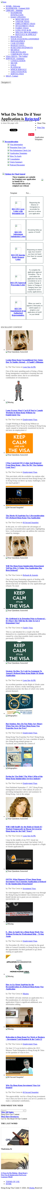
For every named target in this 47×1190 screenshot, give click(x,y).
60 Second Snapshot (30, 522)
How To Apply (16, 156)
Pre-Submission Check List (20, 150)
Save (32, 134)
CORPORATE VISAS (19, 54)
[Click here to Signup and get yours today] (23, 1136)
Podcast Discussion (17, 165)
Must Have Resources (10, 1117)
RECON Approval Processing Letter (18, 284)
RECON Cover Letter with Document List (18, 211)
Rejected (32, 119)
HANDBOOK (18, 8)
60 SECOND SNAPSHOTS (22, 48)
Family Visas (28, 628)
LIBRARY (14, 10)
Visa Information (16, 145)
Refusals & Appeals (30, 575)
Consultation (15, 159)
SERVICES (15, 58)
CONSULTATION (18, 61)
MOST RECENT (22, 19)
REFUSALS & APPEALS (25, 34)
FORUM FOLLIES (18, 52)
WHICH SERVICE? (19, 69)
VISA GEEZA (16, 56)
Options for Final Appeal (14, 174)
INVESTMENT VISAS (24, 26)
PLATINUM (15, 67)
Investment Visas (29, 888)
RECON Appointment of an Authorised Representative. (18, 312)
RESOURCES (16, 37)
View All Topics (7, 1112)
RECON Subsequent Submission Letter (18, 234)
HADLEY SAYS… (18, 45)
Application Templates (18, 153)
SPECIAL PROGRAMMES (26, 32)
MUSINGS (15, 50)
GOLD (13, 65)
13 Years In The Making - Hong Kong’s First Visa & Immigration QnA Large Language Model (14, 1175)
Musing (26, 994)
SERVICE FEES (17, 74)
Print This (41, 128)
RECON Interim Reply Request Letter (18, 257)
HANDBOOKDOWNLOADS (17, 14)
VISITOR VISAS (22, 21)
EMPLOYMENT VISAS (25, 24)
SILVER (14, 63)
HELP (12, 76)
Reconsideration (11, 142)
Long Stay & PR (29, 367)
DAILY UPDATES (18, 17)
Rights (32, 1188)
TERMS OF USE (13, 1182)
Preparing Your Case (18, 147)
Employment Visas (30, 420)
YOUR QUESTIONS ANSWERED (25, 39)
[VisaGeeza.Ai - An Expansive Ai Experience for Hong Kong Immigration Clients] (23, 1161)
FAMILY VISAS (22, 28)
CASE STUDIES (17, 43)
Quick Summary (16, 162)
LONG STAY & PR (23, 30)
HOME (13, 6)
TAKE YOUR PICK (19, 72)
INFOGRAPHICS (18, 41)
